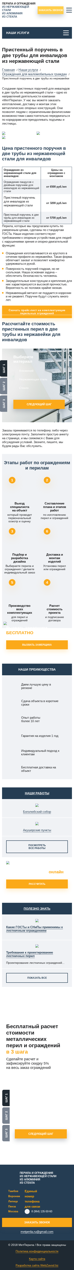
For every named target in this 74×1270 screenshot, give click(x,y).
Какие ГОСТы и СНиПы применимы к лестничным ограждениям (34, 928)
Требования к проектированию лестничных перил (29, 954)
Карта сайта (37, 1258)
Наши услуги (17, 33)
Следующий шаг (39, 404)
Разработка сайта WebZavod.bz (37, 1265)
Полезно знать (37, 908)
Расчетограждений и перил (35, 869)
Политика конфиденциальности (37, 1251)
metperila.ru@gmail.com (37, 1231)
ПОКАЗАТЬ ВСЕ (37, 977)
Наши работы (37, 793)
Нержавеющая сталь (33, 379)
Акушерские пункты (37, 830)
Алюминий (26, 370)
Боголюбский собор (37, 811)
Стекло (24, 388)
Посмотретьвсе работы (37, 847)
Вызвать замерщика (26, 630)
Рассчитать (37, 884)
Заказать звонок (50, 10)
